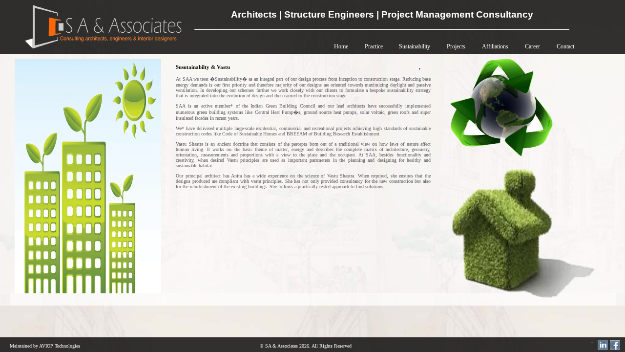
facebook (615, 345)
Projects (456, 46)
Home (341, 46)
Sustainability (414, 46)
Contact (565, 46)
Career (532, 46)
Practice (374, 46)
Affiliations (495, 46)
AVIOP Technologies (59, 346)
